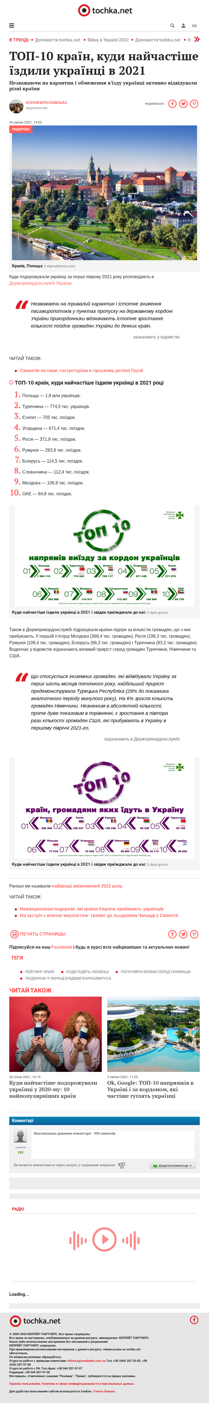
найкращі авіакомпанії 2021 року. (87, 886)
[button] (183, 25)
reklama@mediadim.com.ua (86, 1361)
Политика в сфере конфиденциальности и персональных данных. (88, 1384)
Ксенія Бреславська (46, 102)
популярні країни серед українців (155, 972)
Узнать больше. (104, 1391)
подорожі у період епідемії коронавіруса (68, 978)
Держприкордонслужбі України (40, 283)
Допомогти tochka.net (58, 40)
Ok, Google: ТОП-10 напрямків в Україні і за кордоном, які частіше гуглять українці (150, 1089)
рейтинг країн (39, 972)
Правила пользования (24, 1384)
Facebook (61, 947)
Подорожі (21, 129)
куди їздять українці (87, 972)
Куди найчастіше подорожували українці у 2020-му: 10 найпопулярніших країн (53, 1089)
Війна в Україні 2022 (108, 40)
